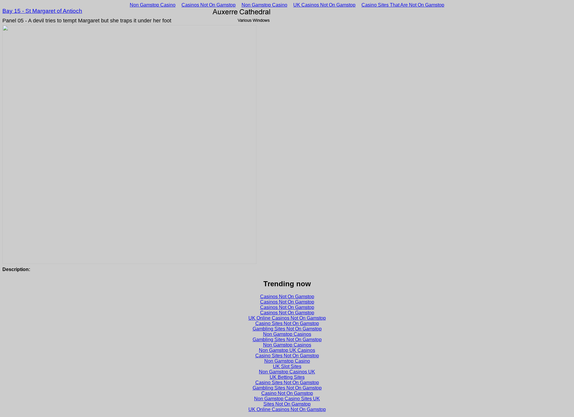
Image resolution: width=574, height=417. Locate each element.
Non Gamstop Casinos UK (287, 371)
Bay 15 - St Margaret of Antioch (42, 11)
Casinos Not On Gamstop (208, 4)
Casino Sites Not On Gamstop (287, 323)
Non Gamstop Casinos (287, 334)
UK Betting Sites (287, 377)
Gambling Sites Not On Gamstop (287, 328)
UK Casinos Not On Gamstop (324, 4)
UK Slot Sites (287, 366)
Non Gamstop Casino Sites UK (287, 398)
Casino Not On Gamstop (287, 393)
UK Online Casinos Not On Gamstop (287, 318)
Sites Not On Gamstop (287, 404)
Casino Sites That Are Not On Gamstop (402, 4)
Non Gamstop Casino (152, 4)
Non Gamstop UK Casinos (287, 350)
